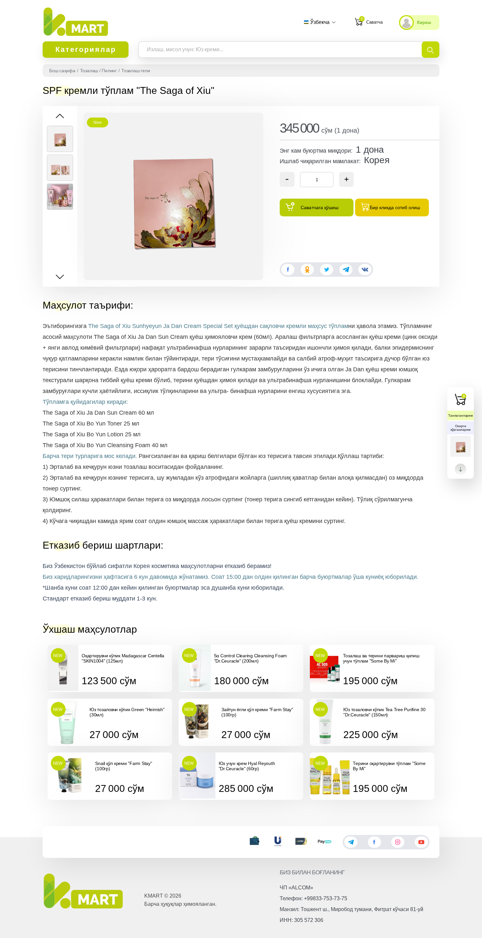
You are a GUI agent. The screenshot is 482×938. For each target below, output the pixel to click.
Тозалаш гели (135, 70)
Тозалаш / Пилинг (98, 70)
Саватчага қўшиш (319, 207)
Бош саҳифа (62, 70)
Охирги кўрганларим (460, 427)
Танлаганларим (460, 415)
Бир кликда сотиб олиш (395, 207)
